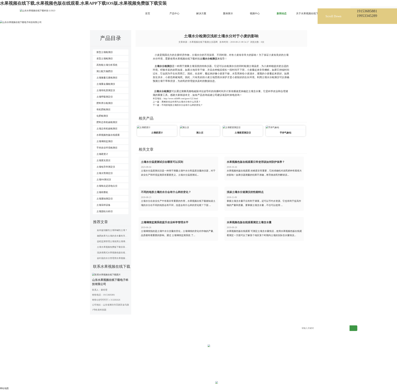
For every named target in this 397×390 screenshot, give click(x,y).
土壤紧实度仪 (103, 160)
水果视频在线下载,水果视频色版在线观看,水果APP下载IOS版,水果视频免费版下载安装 (83, 3)
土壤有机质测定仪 (105, 90)
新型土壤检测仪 (104, 52)
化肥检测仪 (102, 116)
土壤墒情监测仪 (104, 141)
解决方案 (95, 328)
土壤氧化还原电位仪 (106, 186)
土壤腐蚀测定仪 (104, 198)
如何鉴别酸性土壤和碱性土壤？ (112, 230)
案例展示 (120, 328)
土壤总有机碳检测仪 (106, 128)
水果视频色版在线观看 (108, 135)
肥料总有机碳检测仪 (106, 122)
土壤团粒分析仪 (104, 211)
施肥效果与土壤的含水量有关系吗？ (113, 236)
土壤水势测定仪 (104, 173)
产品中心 (69, 328)
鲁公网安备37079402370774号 (240, 383)
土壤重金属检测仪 (105, 84)
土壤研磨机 (102, 192)
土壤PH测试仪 (103, 179)
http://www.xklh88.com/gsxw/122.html (181, 98)
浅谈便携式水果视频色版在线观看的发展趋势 (113, 252)
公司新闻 (132, 16)
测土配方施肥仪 (104, 71)
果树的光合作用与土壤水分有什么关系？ (181, 102)
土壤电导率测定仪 (105, 167)
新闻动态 (122, 16)
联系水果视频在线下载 (228, 328)
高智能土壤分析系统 (106, 65)
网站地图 (247, 328)
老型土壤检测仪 (104, 58)
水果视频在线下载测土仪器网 (203, 42)
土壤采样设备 (103, 205)
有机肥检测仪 (103, 109)
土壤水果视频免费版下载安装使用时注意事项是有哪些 (113, 247)
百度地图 (272, 328)
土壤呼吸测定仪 (104, 97)
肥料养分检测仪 (104, 103)
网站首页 (111, 16)
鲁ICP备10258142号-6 (204, 383)
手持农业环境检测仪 (106, 147)
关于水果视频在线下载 (203, 328)
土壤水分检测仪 (208, 58)
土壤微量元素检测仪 (106, 77)
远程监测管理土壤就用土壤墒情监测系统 (113, 241)
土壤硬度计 (102, 154)
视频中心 (145, 328)
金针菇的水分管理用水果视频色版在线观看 (113, 258)
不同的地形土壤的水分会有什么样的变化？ (182, 105)
